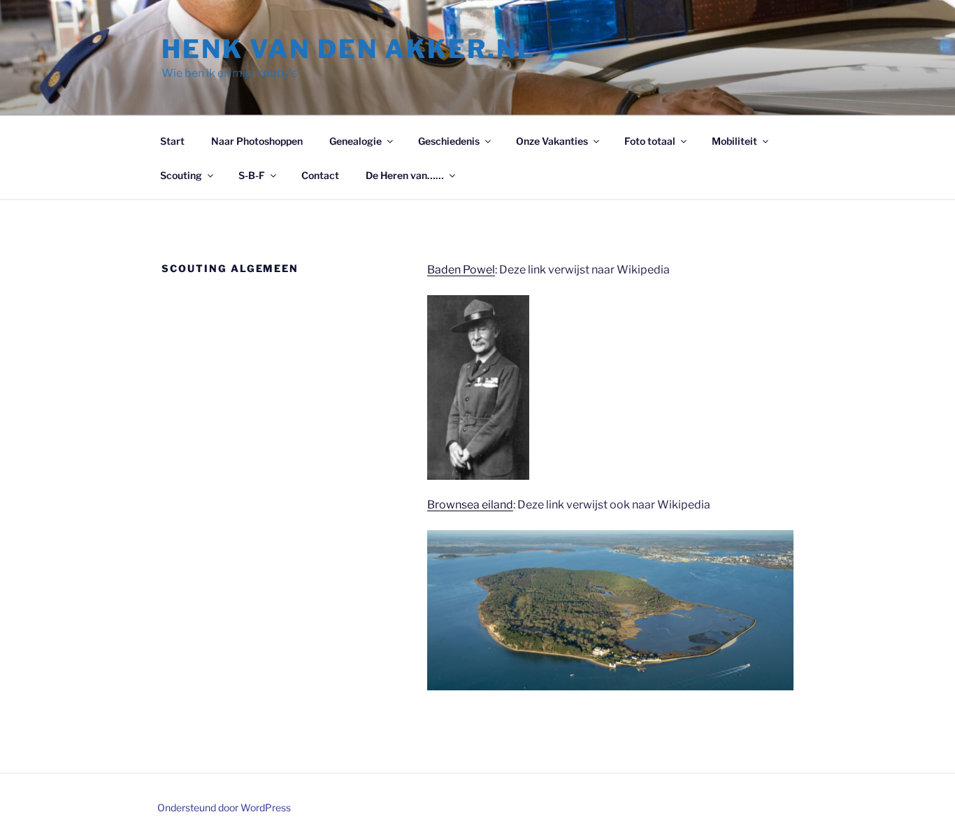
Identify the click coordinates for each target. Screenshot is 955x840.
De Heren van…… (405, 175)
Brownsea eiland (470, 504)
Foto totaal (649, 141)
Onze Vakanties (552, 141)
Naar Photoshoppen (257, 141)
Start (172, 141)
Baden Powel (461, 269)
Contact (320, 175)
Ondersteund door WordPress (224, 807)
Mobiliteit (734, 141)
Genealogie (355, 141)
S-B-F (251, 175)
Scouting (181, 175)
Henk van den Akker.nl (348, 49)
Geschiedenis (449, 141)
